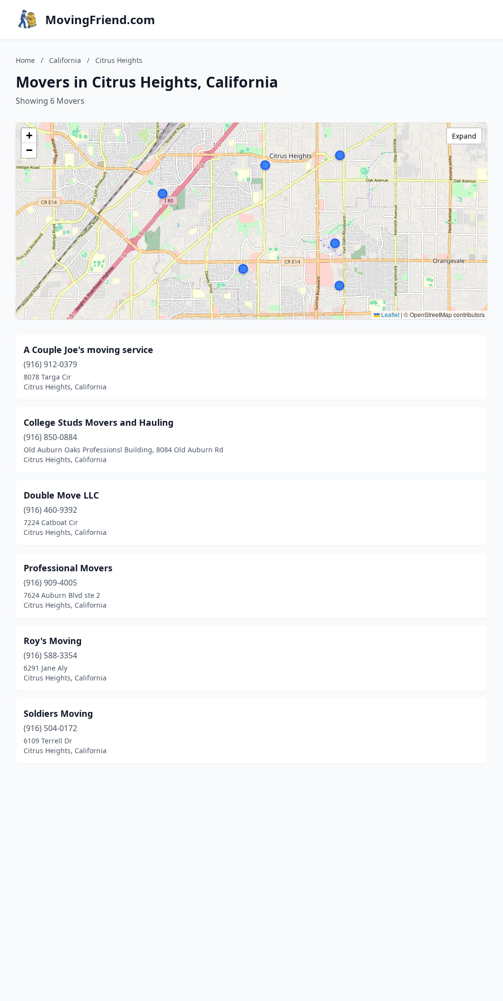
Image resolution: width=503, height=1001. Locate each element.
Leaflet (389, 314)
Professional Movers (68, 568)
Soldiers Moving (58, 713)
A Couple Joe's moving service (88, 349)
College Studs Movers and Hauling (98, 422)
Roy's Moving (53, 641)
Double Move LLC (61, 495)
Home (25, 60)
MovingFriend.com (100, 20)
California (65, 60)
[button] (339, 286)
